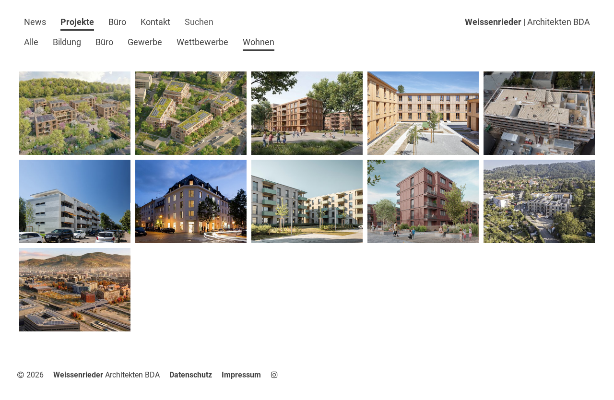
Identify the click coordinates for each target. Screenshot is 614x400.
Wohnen (258, 42)
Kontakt (155, 22)
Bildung (67, 42)
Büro (117, 22)
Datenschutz (190, 374)
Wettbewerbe (202, 42)
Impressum (241, 374)
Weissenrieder (527, 22)
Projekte (77, 22)
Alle (31, 42)
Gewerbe (145, 42)
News (35, 22)
